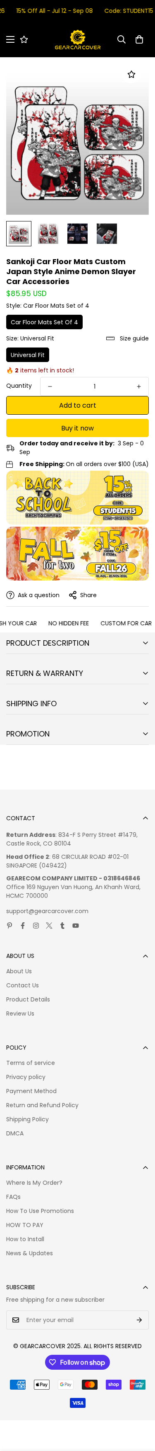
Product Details (28, 999)
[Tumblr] (62, 925)
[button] (139, 39)
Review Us (20, 1013)
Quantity (19, 386)
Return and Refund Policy (42, 1105)
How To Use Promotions (40, 1211)
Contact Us (22, 985)
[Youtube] (75, 925)
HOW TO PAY (24, 1225)
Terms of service (30, 1063)
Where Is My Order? (34, 1183)
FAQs (13, 1197)
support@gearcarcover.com (47, 911)
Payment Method (31, 1091)
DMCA (15, 1133)
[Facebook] (22, 925)
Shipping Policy (27, 1119)
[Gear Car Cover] (77, 39)
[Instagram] (36, 925)
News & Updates (29, 1253)
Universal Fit (28, 355)
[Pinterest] (9, 925)
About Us (19, 971)
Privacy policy (25, 1077)
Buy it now (77, 428)
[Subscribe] (139, 1319)
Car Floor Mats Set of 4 (44, 322)
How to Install (25, 1239)
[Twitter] (49, 925)
